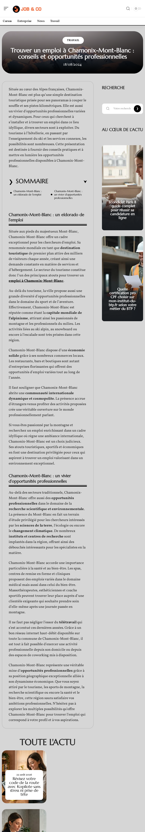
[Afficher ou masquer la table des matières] (67, 182)
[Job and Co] (27, 8)
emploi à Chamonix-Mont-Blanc (36, 280)
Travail (73, 40)
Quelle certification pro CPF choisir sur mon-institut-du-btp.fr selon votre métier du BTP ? (122, 299)
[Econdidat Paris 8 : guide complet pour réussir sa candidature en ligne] (122, 187)
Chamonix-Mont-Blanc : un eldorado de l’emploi (28, 192)
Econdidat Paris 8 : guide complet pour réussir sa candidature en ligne (122, 210)
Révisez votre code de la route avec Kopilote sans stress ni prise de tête (24, 786)
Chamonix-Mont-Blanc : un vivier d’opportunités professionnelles (68, 194)
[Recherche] (128, 9)
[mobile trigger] (7, 8)
